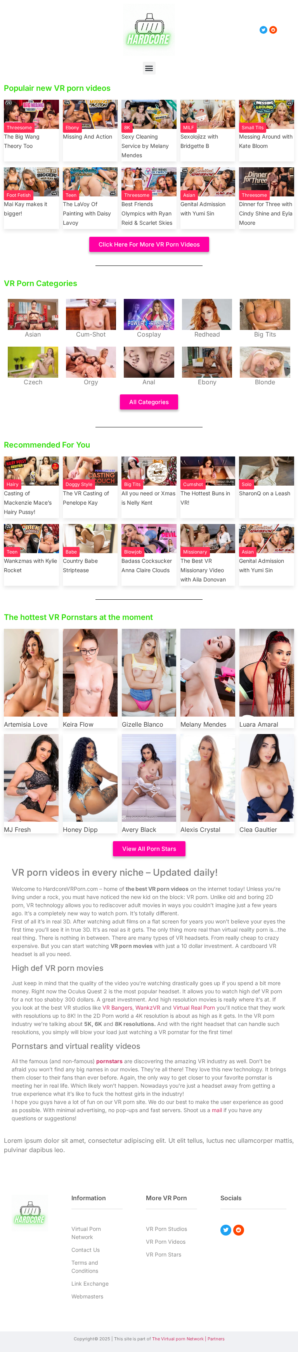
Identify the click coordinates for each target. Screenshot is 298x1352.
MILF (188, 127)
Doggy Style (79, 484)
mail (217, 1110)
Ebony (72, 127)
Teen (71, 195)
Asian (189, 195)
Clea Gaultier (258, 829)
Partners (216, 1339)
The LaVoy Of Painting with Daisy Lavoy (87, 213)
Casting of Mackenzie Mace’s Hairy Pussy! (28, 502)
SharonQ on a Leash (264, 493)
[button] (149, 68)
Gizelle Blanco (142, 724)
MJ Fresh (17, 829)
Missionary (195, 552)
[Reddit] (238, 1230)
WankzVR (147, 1007)
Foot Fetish (19, 195)
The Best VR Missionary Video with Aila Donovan (203, 570)
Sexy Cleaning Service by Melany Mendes (145, 145)
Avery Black (139, 829)
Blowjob (133, 552)
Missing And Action (87, 136)
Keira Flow (78, 724)
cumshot (193, 484)
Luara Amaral (258, 724)
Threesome (19, 127)
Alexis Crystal (200, 829)
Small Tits (252, 127)
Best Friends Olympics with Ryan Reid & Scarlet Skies (146, 213)
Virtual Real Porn (194, 1007)
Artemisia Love (25, 724)
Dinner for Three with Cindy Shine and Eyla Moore (266, 213)
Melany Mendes (203, 724)
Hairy (13, 484)
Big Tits (132, 484)
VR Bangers (117, 1007)
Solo (246, 484)
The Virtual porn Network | (180, 1339)
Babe (71, 552)
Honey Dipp (80, 829)
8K (127, 127)
